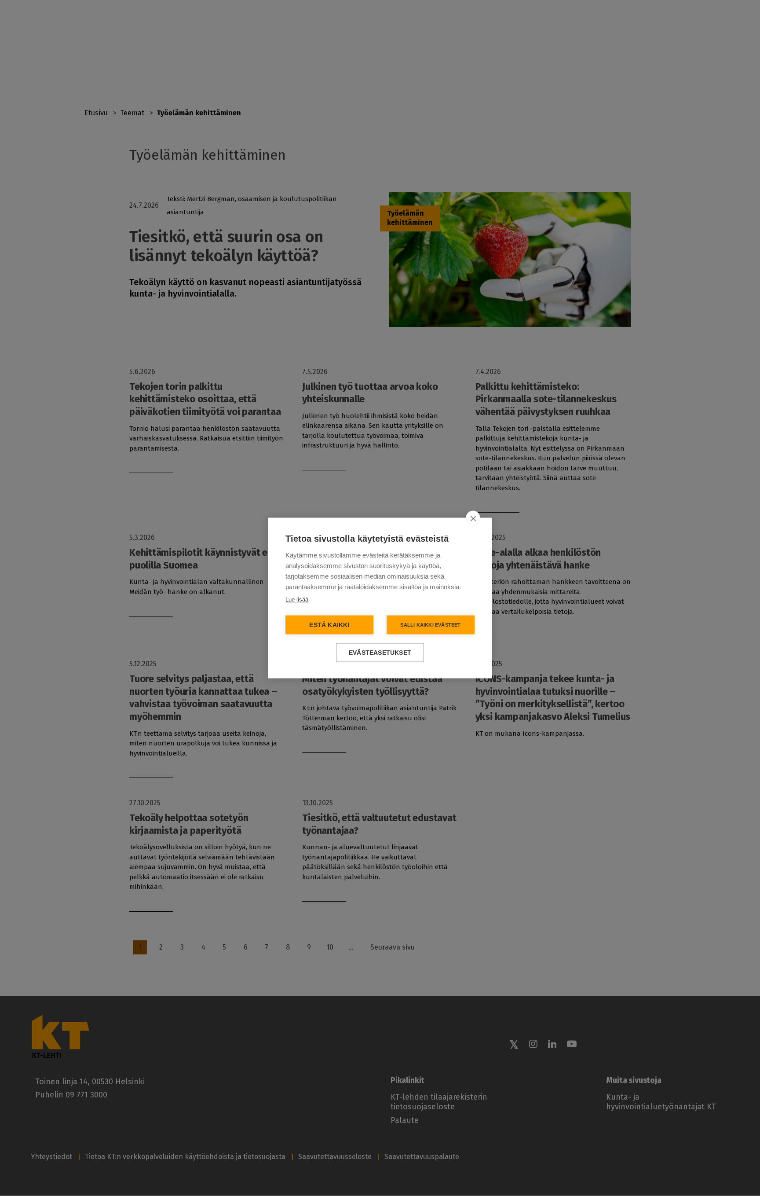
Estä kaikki (329, 625)
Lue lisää (296, 599)
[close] (473, 518)
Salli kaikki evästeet (430, 624)
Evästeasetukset (380, 652)
